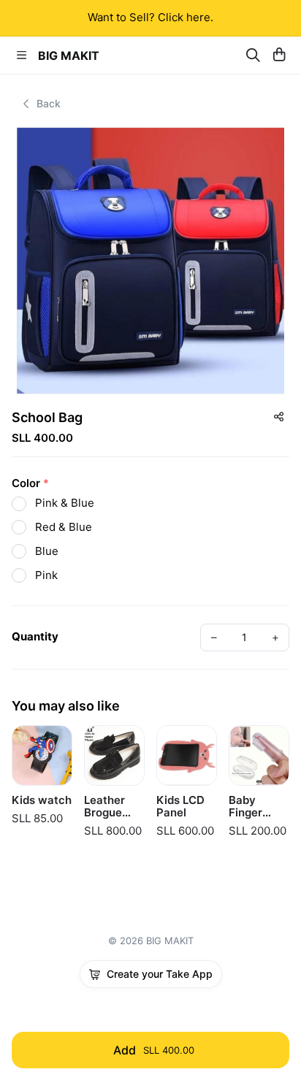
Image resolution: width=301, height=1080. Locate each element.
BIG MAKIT (68, 55)
